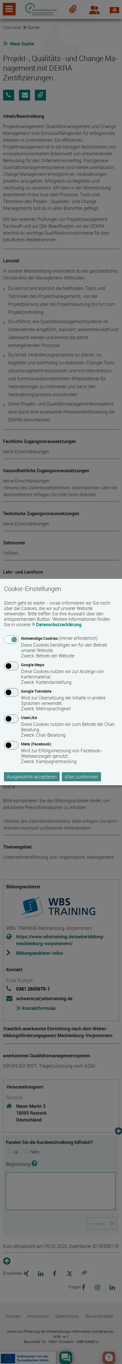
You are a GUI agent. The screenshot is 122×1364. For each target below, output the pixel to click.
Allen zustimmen (81, 777)
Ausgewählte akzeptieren (32, 777)
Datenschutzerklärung (58, 624)
